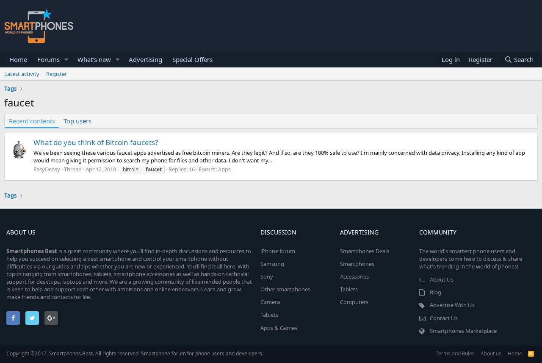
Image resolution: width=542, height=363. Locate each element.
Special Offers (192, 59)
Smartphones (357, 264)
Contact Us (444, 318)
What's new (94, 59)
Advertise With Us (452, 305)
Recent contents (32, 121)
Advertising (145, 59)
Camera (270, 302)
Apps (224, 169)
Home (18, 59)
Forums (48, 59)
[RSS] (531, 353)
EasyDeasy (46, 169)
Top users (77, 121)
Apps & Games (278, 328)
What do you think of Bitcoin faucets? (95, 142)
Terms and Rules (455, 353)
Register (56, 74)
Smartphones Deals (364, 251)
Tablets (269, 314)
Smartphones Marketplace (463, 331)
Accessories (354, 276)
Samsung (272, 264)
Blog (435, 292)
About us (491, 353)
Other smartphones (285, 289)
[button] (66, 59)
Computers (354, 302)
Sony (266, 276)
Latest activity (21, 74)
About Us (442, 279)
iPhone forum (277, 251)
